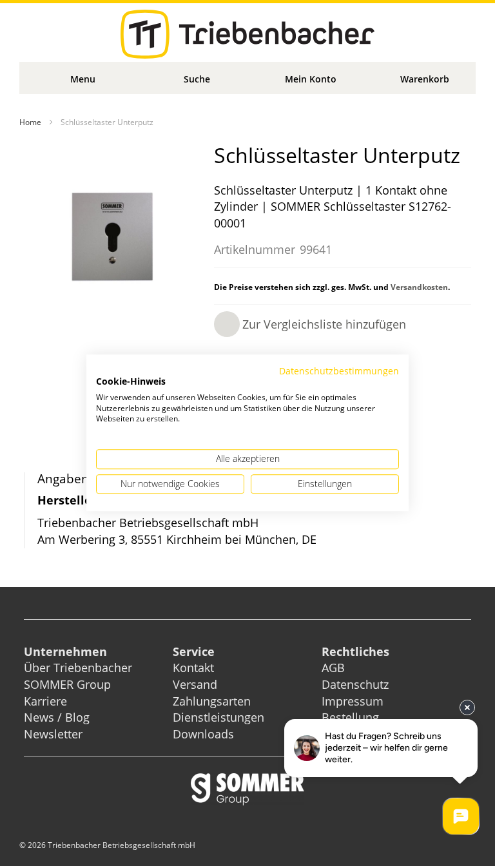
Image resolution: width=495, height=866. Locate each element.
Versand (195, 684)
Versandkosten (419, 287)
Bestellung (350, 717)
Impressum (352, 701)
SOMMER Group (67, 684)
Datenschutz (355, 684)
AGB (333, 667)
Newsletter (53, 734)
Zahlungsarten (212, 701)
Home (30, 122)
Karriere (45, 701)
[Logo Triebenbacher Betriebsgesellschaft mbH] (247, 34)
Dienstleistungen (218, 717)
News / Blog (57, 717)
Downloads (203, 734)
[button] (310, 324)
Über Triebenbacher (78, 667)
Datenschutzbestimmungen (339, 371)
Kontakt (193, 667)
